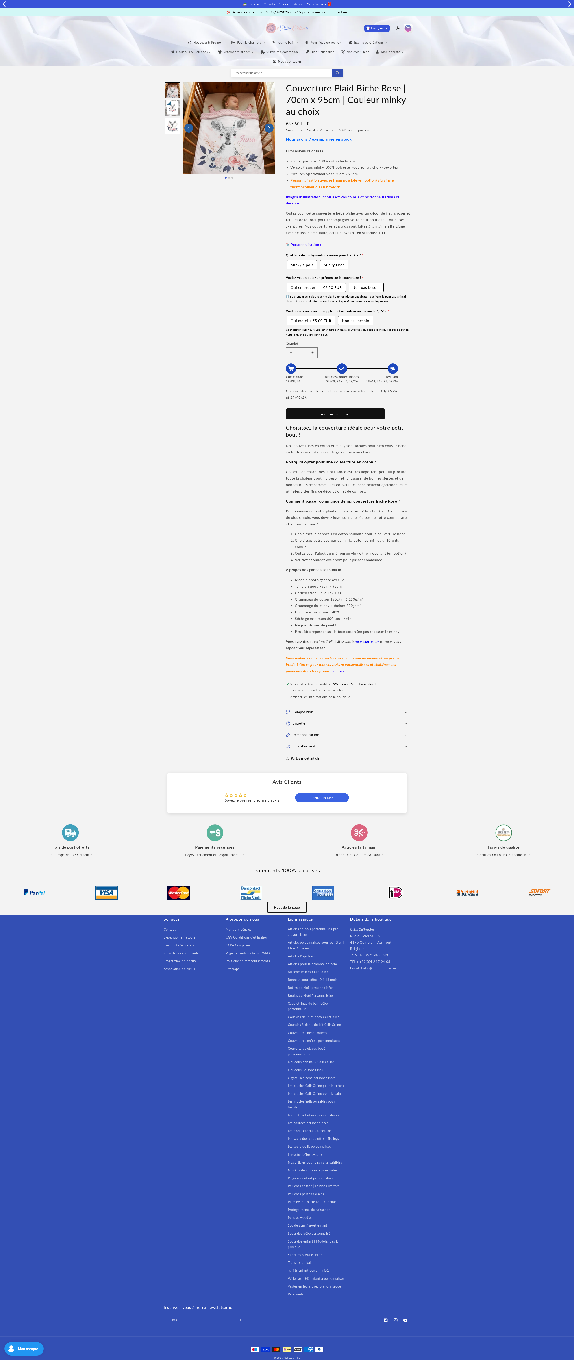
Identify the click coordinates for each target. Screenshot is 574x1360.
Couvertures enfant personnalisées (314, 1041)
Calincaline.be (292, 1357)
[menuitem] (205, 42)
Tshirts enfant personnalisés (309, 1270)
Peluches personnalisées (306, 1194)
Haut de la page (287, 907)
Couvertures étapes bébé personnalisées (306, 1051)
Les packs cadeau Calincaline (309, 1131)
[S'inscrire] (239, 1320)
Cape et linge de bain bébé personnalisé (308, 1006)
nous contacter (367, 641)
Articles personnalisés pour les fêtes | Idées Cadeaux (316, 945)
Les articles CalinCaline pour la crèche (316, 1086)
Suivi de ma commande (181, 953)
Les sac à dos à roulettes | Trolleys (313, 1139)
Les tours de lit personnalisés (309, 1146)
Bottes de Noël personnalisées (310, 988)
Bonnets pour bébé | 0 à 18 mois (312, 980)
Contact (170, 929)
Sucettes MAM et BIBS (305, 1255)
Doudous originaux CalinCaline (311, 1062)
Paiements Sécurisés (179, 945)
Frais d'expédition (318, 130)
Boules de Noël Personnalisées (310, 995)
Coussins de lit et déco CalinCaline (313, 1017)
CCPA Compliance (239, 945)
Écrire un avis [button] (321, 797)
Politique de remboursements (248, 961)
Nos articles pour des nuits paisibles (315, 1162)
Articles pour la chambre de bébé (313, 964)
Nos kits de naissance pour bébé (312, 1170)
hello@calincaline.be (378, 968)
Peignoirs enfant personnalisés (310, 1178)
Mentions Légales (239, 929)
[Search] (337, 73)
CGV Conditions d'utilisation (247, 937)
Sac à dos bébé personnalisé (309, 1233)
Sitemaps (232, 969)
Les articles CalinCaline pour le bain (314, 1093)
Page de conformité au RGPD (248, 953)
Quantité (292, 343)
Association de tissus (179, 969)
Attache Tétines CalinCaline (308, 972)
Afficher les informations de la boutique (320, 697)
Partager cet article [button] (305, 758)
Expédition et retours (180, 937)
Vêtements (296, 1294)
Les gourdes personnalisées (308, 1123)
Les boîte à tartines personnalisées (313, 1115)
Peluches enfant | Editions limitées (313, 1186)
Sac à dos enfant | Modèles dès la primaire (313, 1244)
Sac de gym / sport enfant (307, 1225)
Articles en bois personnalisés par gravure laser (313, 931)
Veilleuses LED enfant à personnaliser (316, 1278)
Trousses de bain (300, 1262)
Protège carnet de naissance (309, 1210)
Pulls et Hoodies (300, 1217)
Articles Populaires (301, 956)
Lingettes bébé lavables (305, 1154)
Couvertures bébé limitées (307, 1033)
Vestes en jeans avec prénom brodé (314, 1286)
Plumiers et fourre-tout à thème (312, 1202)
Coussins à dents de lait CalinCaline (314, 1025)
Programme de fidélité (180, 961)
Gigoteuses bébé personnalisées (311, 1078)
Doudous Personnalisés (305, 1070)
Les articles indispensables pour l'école (311, 1104)
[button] (377, 28)
